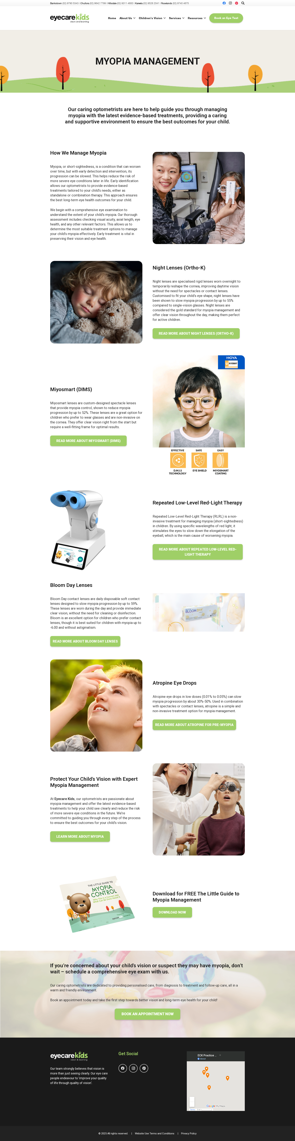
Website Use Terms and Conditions (154, 1133)
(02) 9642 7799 (98, 3)
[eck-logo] (69, 18)
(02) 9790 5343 (70, 3)
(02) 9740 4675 (181, 3)
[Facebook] (224, 3)
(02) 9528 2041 (151, 3)
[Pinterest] (236, 3)
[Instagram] (230, 3)
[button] (134, 18)
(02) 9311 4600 (125, 3)
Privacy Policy (188, 1133)
